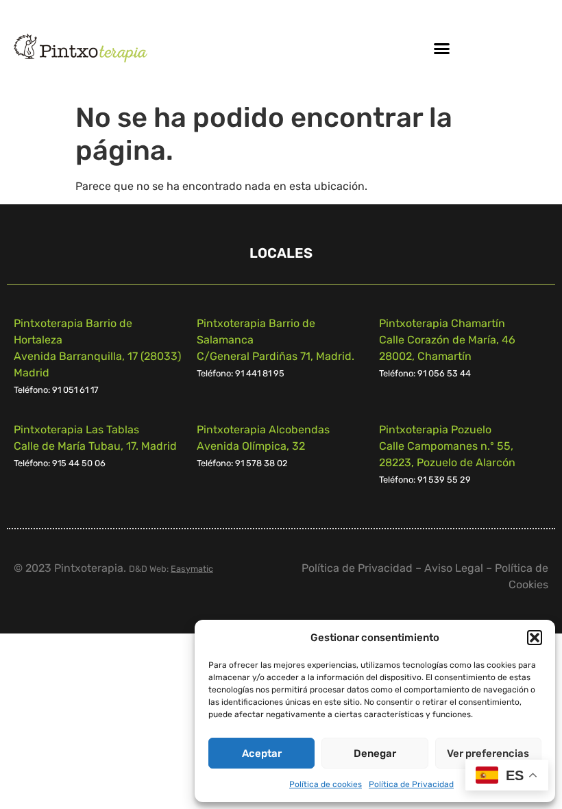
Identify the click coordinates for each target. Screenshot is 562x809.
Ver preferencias (488, 753)
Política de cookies (325, 784)
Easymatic (192, 569)
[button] (534, 637)
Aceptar (262, 753)
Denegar (375, 753)
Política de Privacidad (411, 784)
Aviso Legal (453, 568)
